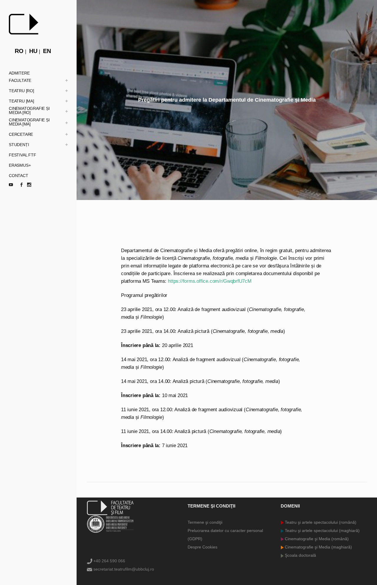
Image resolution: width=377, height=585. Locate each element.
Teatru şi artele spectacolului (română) (320, 522)
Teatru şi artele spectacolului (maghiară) (322, 530)
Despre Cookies (202, 547)
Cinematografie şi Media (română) (316, 538)
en (47, 51)
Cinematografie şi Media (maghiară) (318, 547)
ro (19, 51)
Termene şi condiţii (205, 522)
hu (33, 51)
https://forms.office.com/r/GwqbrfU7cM (209, 281)
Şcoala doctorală (300, 555)
